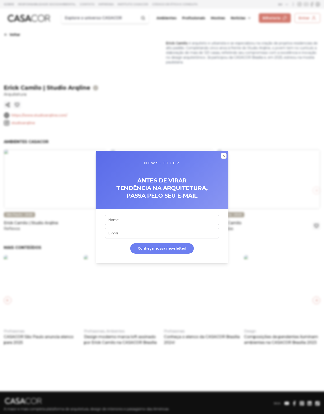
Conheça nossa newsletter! (162, 248)
